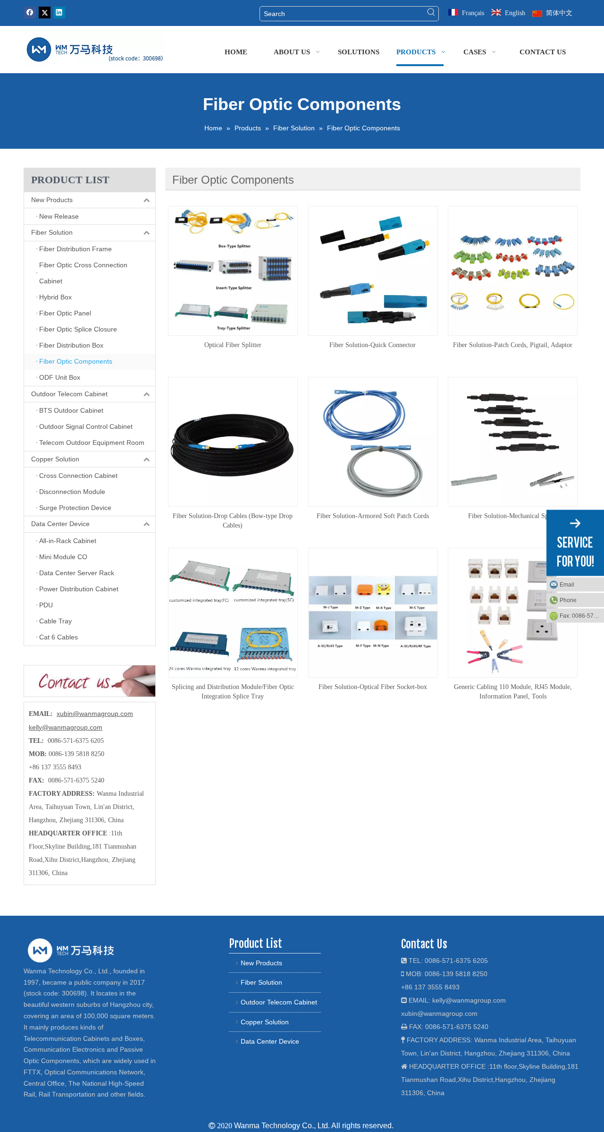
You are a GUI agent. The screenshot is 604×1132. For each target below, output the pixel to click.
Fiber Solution (52, 232)
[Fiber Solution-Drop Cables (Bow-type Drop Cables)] (232, 441)
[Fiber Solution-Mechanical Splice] (512, 441)
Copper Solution (55, 459)
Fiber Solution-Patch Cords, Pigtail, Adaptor (512, 345)
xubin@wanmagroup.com (95, 713)
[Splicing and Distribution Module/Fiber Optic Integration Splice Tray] (232, 612)
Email (567, 584)
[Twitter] (44, 12)
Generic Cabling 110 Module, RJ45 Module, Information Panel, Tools (513, 691)
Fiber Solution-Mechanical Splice (513, 515)
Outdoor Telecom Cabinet (69, 394)
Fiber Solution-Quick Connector (372, 345)
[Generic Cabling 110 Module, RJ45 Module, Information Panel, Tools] (512, 612)
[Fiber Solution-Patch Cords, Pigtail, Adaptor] (512, 270)
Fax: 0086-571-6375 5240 (582, 615)
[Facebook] (30, 12)
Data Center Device (60, 524)
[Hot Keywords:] (431, 14)
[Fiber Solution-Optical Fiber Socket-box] (373, 612)
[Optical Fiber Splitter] (232, 270)
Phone (568, 599)
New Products (52, 200)
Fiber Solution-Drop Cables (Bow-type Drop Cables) (233, 520)
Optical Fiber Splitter (232, 345)
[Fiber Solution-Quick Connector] (373, 270)
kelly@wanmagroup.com (65, 727)
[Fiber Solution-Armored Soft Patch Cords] (373, 441)
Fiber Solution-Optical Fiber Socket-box (373, 686)
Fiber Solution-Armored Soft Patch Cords (373, 515)
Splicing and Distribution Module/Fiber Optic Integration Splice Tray (233, 691)
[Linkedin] (59, 12)
